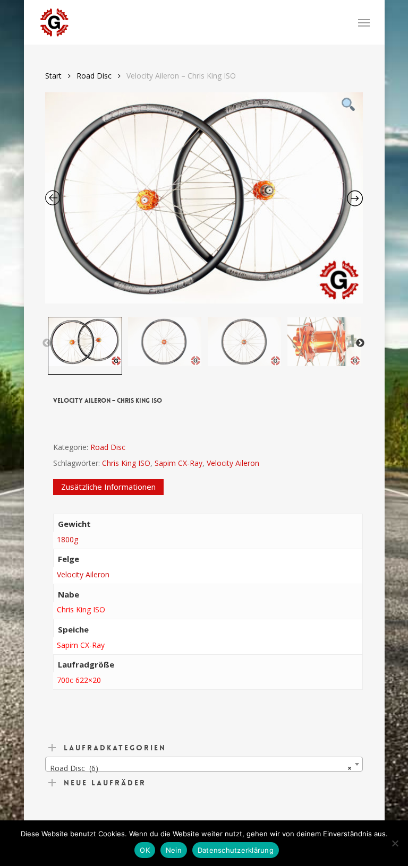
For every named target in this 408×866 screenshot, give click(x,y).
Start (53, 76)
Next (360, 343)
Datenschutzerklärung (236, 850)
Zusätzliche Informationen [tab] (108, 486)
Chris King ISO (126, 463)
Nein (174, 850)
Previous (46, 343)
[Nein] (394, 843)
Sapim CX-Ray (178, 463)
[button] (364, 22)
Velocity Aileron (233, 463)
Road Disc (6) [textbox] (201, 768)
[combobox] (204, 764)
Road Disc (94, 76)
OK (145, 850)
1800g (67, 539)
